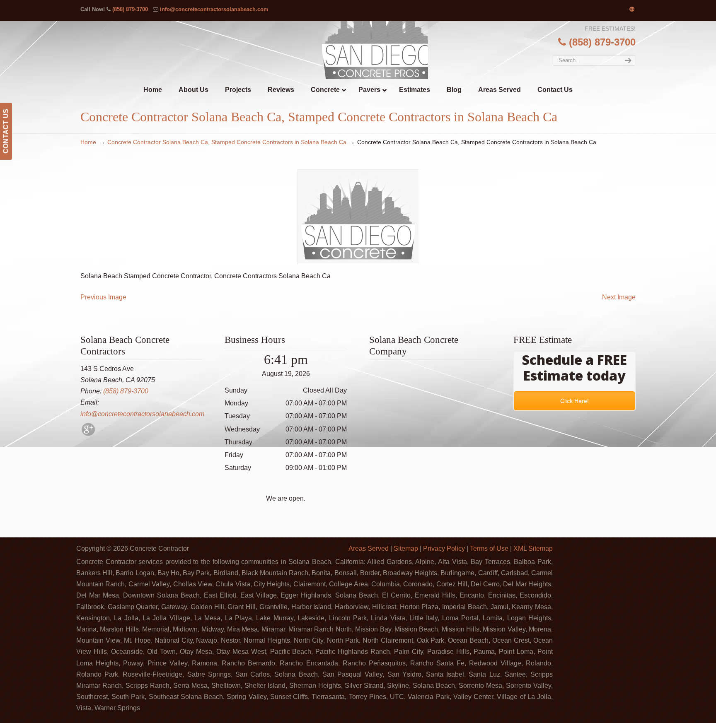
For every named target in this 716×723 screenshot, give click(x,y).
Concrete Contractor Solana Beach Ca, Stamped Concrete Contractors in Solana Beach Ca (226, 142)
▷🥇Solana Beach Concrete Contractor (375, 50)
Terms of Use (489, 548)
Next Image (619, 297)
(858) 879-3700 (130, 9)
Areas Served (368, 548)
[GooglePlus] (88, 433)
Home (88, 142)
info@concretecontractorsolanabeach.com (214, 9)
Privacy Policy (444, 548)
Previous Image (103, 297)
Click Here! (574, 401)
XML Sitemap (533, 548)
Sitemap (406, 548)
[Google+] (632, 9)
